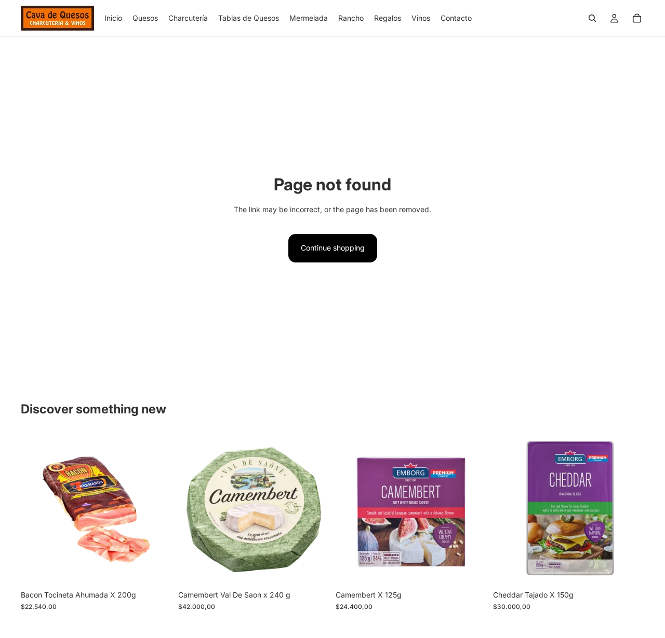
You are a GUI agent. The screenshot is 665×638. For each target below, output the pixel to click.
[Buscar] (592, 18)
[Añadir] (156, 569)
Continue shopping (333, 247)
